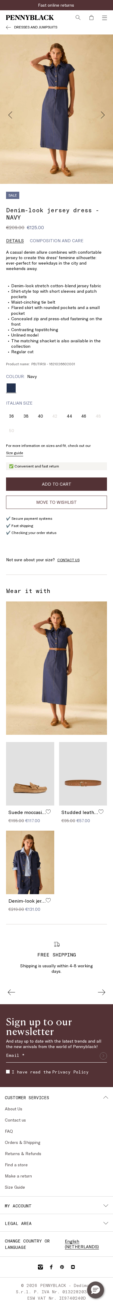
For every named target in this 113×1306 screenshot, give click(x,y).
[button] (95, 1290)
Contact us (15, 1119)
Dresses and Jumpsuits (35, 27)
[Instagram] (40, 1267)
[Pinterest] (62, 1267)
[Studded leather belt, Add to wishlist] (101, 811)
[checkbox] (8, 1071)
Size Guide (15, 1187)
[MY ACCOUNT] (105, 1205)
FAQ (9, 1131)
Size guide (14, 453)
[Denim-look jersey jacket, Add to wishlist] (48, 900)
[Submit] (103, 1056)
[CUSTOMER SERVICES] (105, 1097)
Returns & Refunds (23, 1153)
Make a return (18, 1175)
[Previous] (10, 113)
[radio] (11, 388)
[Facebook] (51, 1267)
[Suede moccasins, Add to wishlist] (48, 811)
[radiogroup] (56, 388)
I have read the (50, 1071)
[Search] (78, 18)
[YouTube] (73, 1267)
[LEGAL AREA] (105, 1223)
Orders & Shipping (22, 1142)
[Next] (102, 113)
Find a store (16, 1164)
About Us (13, 1108)
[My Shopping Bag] (91, 18)
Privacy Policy (70, 1071)
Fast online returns (56, 5)
